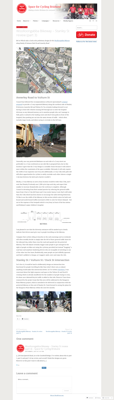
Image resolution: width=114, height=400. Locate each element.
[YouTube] (96, 21)
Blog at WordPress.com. (57, 395)
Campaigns (45, 21)
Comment (66, 390)
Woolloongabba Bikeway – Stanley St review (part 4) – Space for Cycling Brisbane (46, 347)
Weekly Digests (68, 21)
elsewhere (61, 270)
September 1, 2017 (22, 27)
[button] (30, 301)
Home (19, 21)
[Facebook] (90, 21)
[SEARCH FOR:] (86, 28)
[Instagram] (93, 21)
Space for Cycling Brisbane (44, 6)
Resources (56, 21)
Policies (35, 21)
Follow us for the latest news (86, 41)
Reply (44, 367)
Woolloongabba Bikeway (62, 41)
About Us (26, 21)
